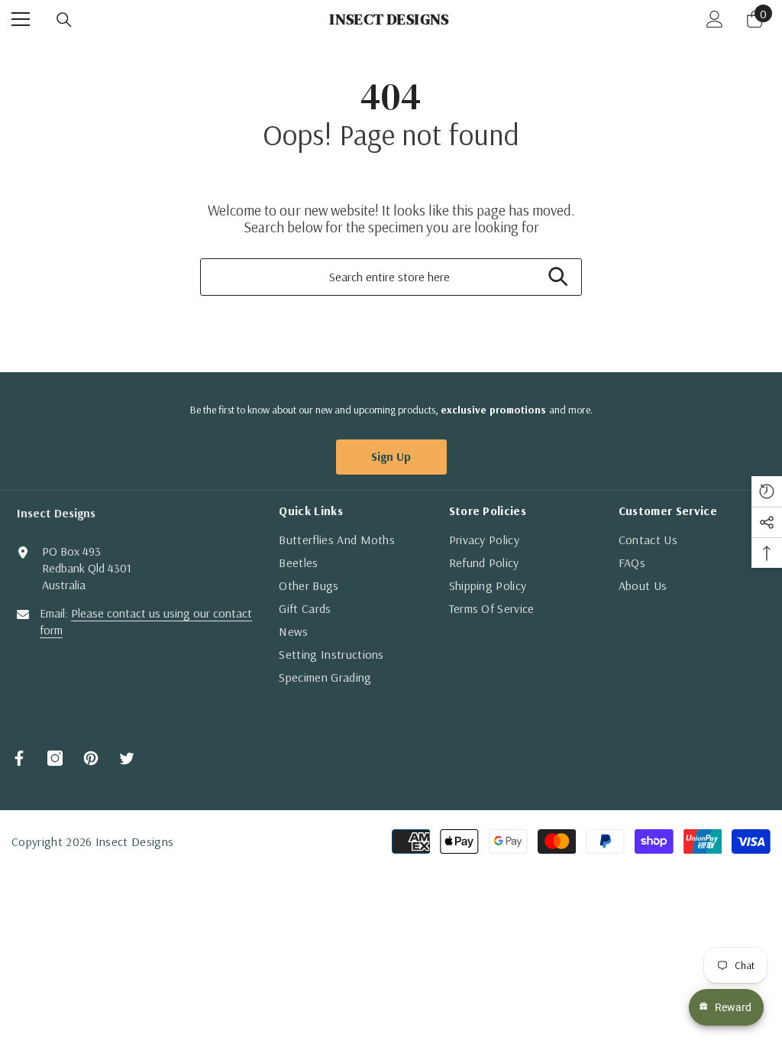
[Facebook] (19, 758)
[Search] (64, 20)
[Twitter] (127, 758)
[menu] (20, 19)
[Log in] (714, 19)
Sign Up (391, 456)
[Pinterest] (91, 758)
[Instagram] (55, 758)
